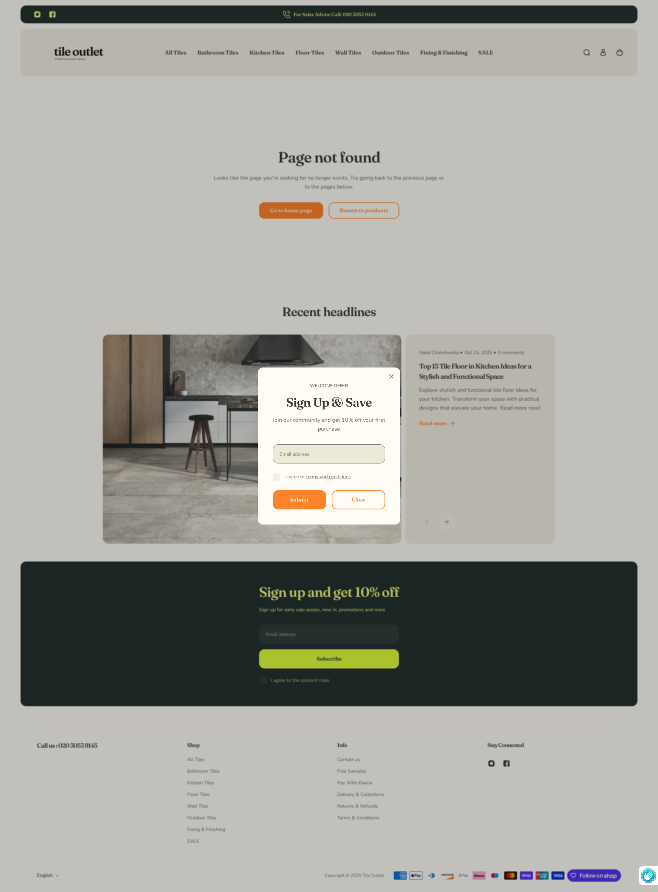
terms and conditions (328, 476)
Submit (299, 499)
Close (359, 499)
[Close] (391, 376)
